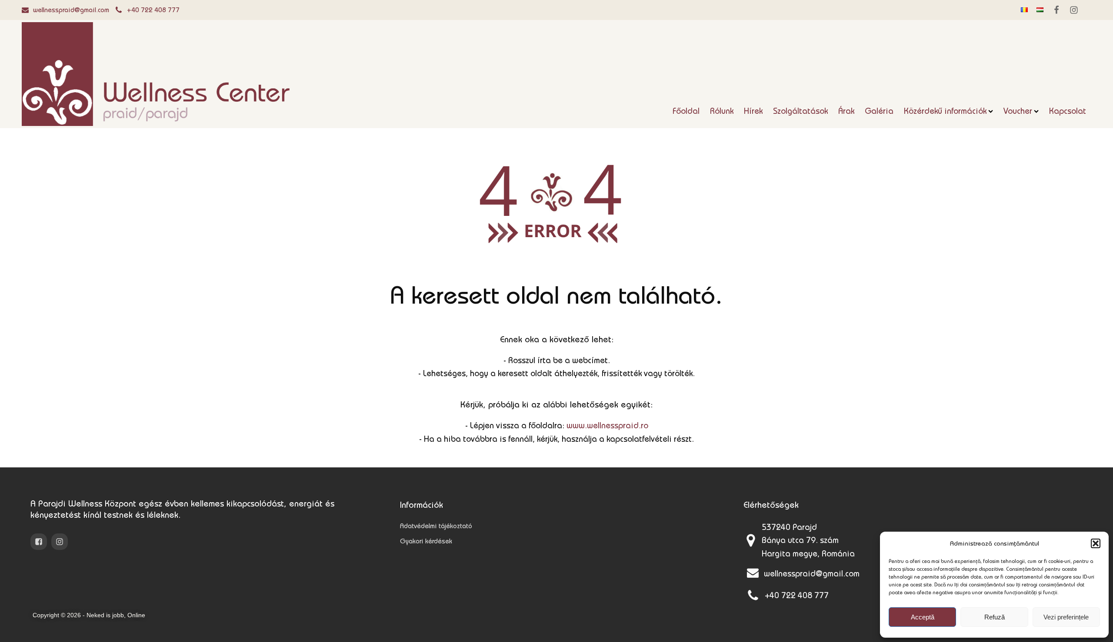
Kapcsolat (1067, 111)
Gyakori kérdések (426, 541)
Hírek (753, 111)
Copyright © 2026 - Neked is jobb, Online (89, 615)
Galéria (879, 111)
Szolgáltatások (800, 111)
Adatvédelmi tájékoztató (436, 526)
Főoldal (686, 111)
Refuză (994, 617)
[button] (1095, 543)
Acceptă (922, 617)
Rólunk (721, 111)
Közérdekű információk (945, 111)
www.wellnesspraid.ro (607, 425)
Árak (846, 111)
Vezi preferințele (1066, 617)
